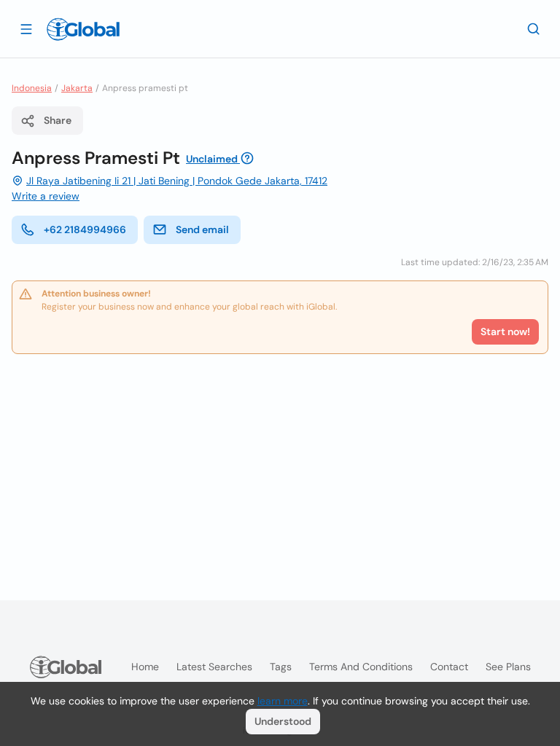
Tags (281, 666)
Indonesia (32, 88)
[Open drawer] (26, 28)
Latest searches (214, 666)
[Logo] (83, 29)
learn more (282, 700)
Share (57, 120)
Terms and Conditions (361, 666)
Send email (202, 229)
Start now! (505, 331)
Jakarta (77, 88)
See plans (508, 666)
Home (145, 666)
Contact (449, 666)
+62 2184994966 (85, 229)
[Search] (533, 28)
